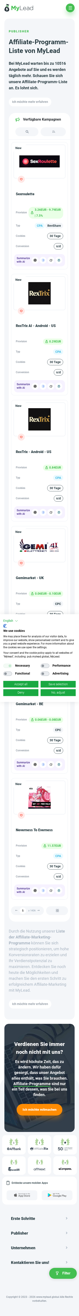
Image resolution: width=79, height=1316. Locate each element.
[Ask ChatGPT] (35, 260)
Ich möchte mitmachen (39, 1110)
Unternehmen (23, 1248)
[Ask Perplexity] (58, 260)
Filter (66, 1273)
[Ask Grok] (50, 260)
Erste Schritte (23, 1218)
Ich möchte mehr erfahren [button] (30, 102)
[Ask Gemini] (43, 260)
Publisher (19, 31)
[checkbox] (7, 666)
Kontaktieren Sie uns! (30, 1262)
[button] (10, 621)
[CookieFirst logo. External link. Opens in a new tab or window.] (5, 626)
